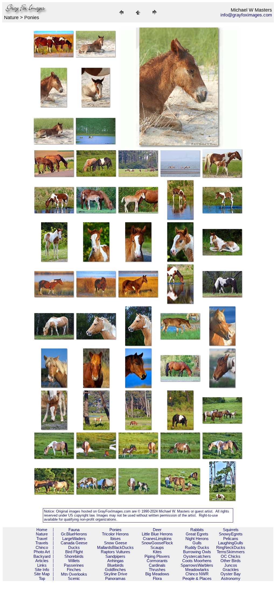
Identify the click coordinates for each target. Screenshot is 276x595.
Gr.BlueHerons (74, 534)
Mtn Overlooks (74, 574)
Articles (42, 560)
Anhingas (115, 560)
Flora (157, 578)
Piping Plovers (157, 556)
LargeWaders (74, 538)
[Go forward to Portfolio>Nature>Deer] (155, 15)
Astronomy (230, 578)
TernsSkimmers (231, 551)
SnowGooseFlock (157, 543)
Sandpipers (115, 556)
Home (41, 529)
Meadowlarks (197, 569)
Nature (42, 534)
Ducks (74, 547)
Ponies (115, 529)
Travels (41, 543)
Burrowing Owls (197, 551)
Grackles (231, 569)
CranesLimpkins (157, 538)
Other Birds (230, 560)
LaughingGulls (230, 543)
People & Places (197, 578)
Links (42, 565)
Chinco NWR (197, 574)
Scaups (157, 547)
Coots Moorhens (197, 560)
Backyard (41, 556)
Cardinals (157, 565)
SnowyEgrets (231, 534)
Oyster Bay (230, 574)
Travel (41, 538)
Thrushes (157, 569)
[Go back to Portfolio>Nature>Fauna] (121, 15)
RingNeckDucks (230, 547)
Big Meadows (157, 574)
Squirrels (231, 529)
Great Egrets (197, 534)
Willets (74, 560)
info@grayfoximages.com (246, 15)
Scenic (74, 578)
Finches (74, 569)
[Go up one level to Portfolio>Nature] (138, 15)
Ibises (115, 538)
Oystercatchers (197, 556)
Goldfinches (115, 569)
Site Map (42, 574)
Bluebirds (115, 565)
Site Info (42, 569)
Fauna (74, 529)
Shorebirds (74, 556)
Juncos (230, 565)
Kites (157, 551)
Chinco (42, 547)
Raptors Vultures (115, 551)
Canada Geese (74, 543)
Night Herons (197, 538)
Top (42, 578)
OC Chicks (230, 556)
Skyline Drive (115, 574)
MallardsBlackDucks (115, 547)
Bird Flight (74, 551)
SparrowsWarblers (197, 565)
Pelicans (230, 538)
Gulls (197, 543)
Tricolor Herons (115, 534)
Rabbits (197, 529)
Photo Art (42, 551)
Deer (157, 529)
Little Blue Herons (157, 534)
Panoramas (115, 578)
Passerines (74, 565)
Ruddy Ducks (197, 547)
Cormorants (157, 560)
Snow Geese (115, 543)
